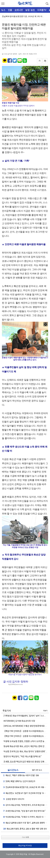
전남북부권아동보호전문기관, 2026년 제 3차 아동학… (25, 16)
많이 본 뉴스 (37, 770)
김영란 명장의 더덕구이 (13, 798)
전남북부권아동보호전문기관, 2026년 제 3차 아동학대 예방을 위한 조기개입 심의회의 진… (25, 787)
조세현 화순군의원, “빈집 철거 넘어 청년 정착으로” (24, 810)
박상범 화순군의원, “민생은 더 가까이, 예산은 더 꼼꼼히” (25, 816)
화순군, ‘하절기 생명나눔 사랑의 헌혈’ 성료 (21, 775)
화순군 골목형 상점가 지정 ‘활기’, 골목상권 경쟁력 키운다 (25, 822)
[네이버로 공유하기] (19, 59)
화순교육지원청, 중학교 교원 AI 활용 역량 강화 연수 (25, 828)
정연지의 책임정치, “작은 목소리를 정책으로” (22, 756)
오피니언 (19, 9)
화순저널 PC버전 (25, 846)
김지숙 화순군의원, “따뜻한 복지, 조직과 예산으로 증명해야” (25, 804)
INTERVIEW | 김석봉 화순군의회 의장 (19, 720)
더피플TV (41, 9)
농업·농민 (30, 9)
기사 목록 (25, 837)
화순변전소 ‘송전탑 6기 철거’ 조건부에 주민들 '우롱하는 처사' (25, 793)
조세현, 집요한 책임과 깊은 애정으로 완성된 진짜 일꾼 (26, 761)
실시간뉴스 (13, 770)
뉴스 (3, 9)
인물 (10, 9)
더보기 (45, 710)
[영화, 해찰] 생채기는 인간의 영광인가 (19, 781)
